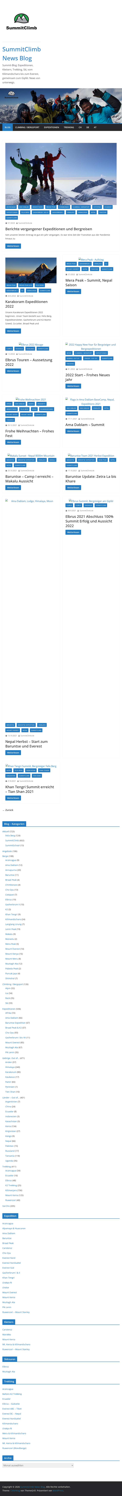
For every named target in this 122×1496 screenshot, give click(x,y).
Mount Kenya (12, 414)
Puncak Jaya (11, 973)
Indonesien (11, 1116)
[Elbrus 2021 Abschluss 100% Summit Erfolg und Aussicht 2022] (91, 501)
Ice (6, 993)
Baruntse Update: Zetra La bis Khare (90, 478)
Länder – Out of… (10, 1097)
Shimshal (10, 978)
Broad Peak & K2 (25, 285)
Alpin (9, 770)
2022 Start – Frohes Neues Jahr (87, 377)
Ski (6, 1003)
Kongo (8, 1136)
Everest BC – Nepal (11, 1413)
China (8, 1106)
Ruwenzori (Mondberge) (14, 1448)
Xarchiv (6, 1206)
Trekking (69, 127)
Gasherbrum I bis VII (40, 212)
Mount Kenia (11, 1195)
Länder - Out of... (91, 358)
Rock (7, 998)
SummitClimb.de (25, 223)
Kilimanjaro (11, 1190)
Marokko (6, 1334)
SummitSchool (12, 845)
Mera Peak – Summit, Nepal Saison (88, 282)
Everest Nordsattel (11, 1262)
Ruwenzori (10, 1200)
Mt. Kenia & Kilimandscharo (16, 1344)
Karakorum (82, 212)
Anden (31, 404)
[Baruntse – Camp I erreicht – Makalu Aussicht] (31, 456)
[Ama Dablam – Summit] (91, 401)
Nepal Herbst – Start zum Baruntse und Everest (26, 744)
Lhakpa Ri (7, 1282)
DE (87, 127)
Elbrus (9, 349)
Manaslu (9, 939)
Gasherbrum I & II (11, 1272)
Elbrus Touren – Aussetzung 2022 (28, 362)
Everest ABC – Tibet (12, 1408)
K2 (22, 291)
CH (80, 127)
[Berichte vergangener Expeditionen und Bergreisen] (61, 174)
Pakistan (102, 212)
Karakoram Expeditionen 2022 (26, 304)
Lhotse (5, 1287)
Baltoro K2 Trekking (12, 1394)
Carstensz (7, 1248)
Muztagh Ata (11, 963)
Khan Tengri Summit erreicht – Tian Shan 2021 (29, 789)
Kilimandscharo (46, 409)
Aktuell (5, 831)
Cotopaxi (97, 207)
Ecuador (108, 207)
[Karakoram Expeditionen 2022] (31, 270)
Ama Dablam (24, 207)
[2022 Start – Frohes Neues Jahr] (91, 347)
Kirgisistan (11, 776)
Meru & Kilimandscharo (14, 1433)
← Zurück (7, 810)
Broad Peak (50, 207)
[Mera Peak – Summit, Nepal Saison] (91, 260)
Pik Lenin (9, 1052)
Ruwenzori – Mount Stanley (16, 1312)
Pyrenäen (10, 1086)
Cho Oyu (9, 889)
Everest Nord (8, 1257)
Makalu (52, 460)
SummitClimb (12, 218)
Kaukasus (19, 349)
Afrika (9, 404)
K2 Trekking (11, 1185)
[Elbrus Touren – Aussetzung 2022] (31, 345)
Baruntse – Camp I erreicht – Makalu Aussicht (29, 478)
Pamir (8, 1081)
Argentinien (38, 207)
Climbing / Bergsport (27, 127)
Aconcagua (11, 207)
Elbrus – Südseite (11, 1403)
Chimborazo (64, 207)
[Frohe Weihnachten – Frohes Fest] (31, 399)
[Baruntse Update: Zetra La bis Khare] (91, 456)
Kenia (34, 409)
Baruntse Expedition (26, 460)
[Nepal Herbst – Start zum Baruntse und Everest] (31, 611)
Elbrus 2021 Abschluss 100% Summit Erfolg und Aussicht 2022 (89, 521)
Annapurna (11, 870)
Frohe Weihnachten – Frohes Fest (29, 433)
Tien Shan (37, 776)
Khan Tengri (44, 770)
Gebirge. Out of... (73, 358)
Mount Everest (73, 269)
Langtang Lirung (13, 924)
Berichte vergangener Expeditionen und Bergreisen (48, 228)
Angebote (41, 404)
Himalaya (70, 212)
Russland (30, 349)
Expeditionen (51, 127)
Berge (69, 353)
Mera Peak (102, 460)
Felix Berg (25, 212)
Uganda (9, 1160)
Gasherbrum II (57, 212)
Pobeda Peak (11, 968)
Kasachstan (30, 770)
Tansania (10, 420)
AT (95, 127)
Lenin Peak (10, 929)
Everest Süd (8, 1267)
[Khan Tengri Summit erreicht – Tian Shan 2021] (31, 766)
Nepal (93, 212)
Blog (7, 127)
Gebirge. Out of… (10, 1058)
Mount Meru (26, 414)
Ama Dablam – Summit (84, 424)
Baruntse (10, 460)
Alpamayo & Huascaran (14, 1228)
